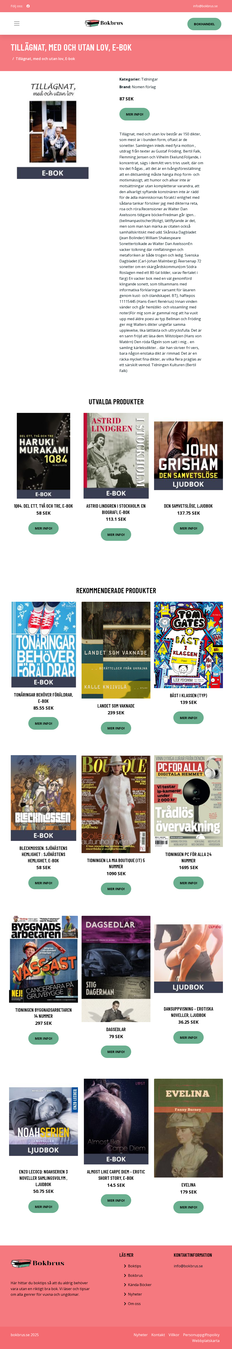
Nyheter (135, 1294)
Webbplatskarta (206, 1340)
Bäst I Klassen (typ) (188, 695)
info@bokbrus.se (205, 6)
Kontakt (158, 1334)
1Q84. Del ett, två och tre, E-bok (43, 506)
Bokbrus (135, 1275)
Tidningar (149, 79)
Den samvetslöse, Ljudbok (188, 506)
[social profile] (28, 6)
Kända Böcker (140, 1284)
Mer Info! (134, 114)
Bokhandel (204, 24)
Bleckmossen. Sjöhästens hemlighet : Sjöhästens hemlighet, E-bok (43, 854)
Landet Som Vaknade (116, 705)
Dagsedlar (116, 1029)
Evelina (188, 1184)
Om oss (134, 1303)
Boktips (134, 1265)
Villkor (174, 1334)
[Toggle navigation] (17, 23)
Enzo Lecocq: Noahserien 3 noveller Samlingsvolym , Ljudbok (43, 1178)
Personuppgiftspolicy (201, 1334)
